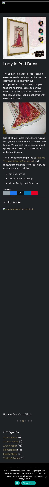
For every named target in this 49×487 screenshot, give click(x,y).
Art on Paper (10, 445)
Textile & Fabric (11, 458)
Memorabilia (10, 449)
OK (17, 483)
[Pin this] (34, 193)
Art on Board (10, 437)
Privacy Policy (29, 483)
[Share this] (13, 193)
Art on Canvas (11, 441)
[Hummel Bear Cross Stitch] (24, 309)
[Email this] (6, 193)
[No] (45, 477)
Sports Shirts (10, 454)
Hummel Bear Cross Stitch (17, 414)
